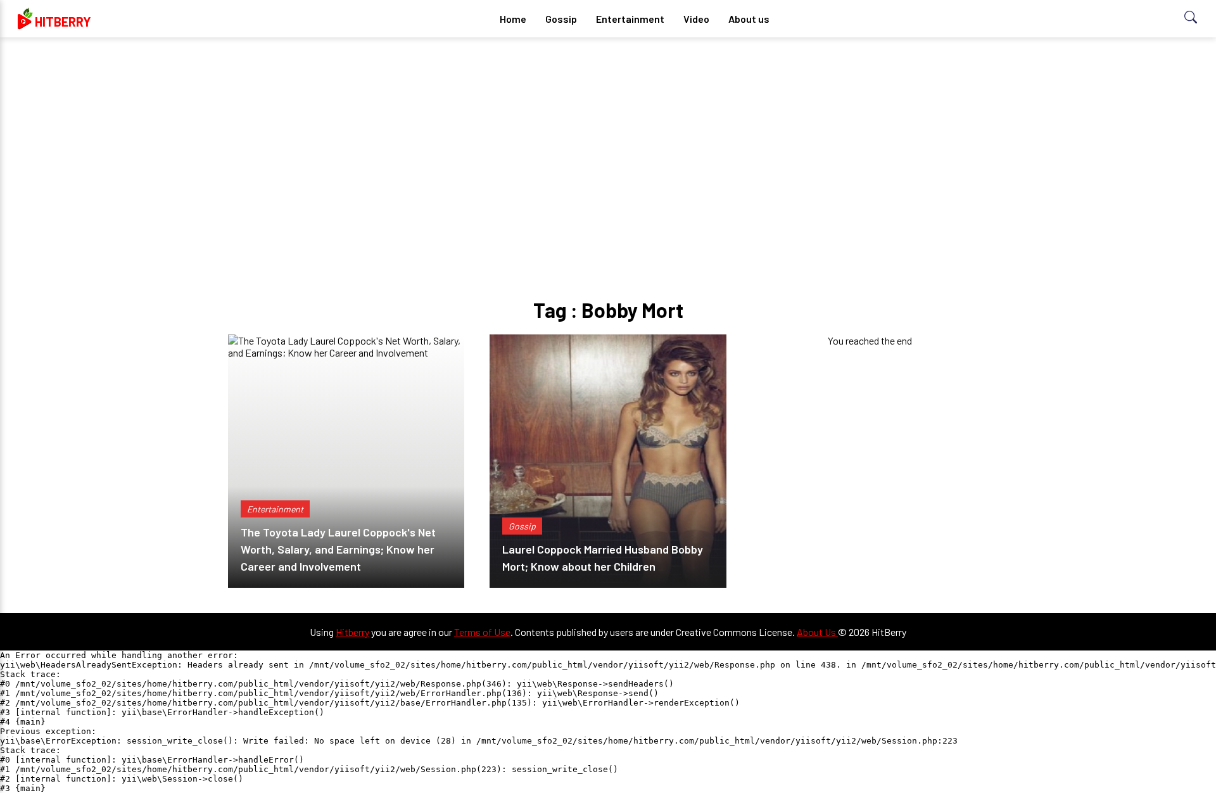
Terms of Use (482, 632)
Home (513, 19)
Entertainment (630, 19)
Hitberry (352, 632)
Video (696, 19)
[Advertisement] (608, 145)
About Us (817, 632)
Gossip (561, 19)
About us (749, 19)
